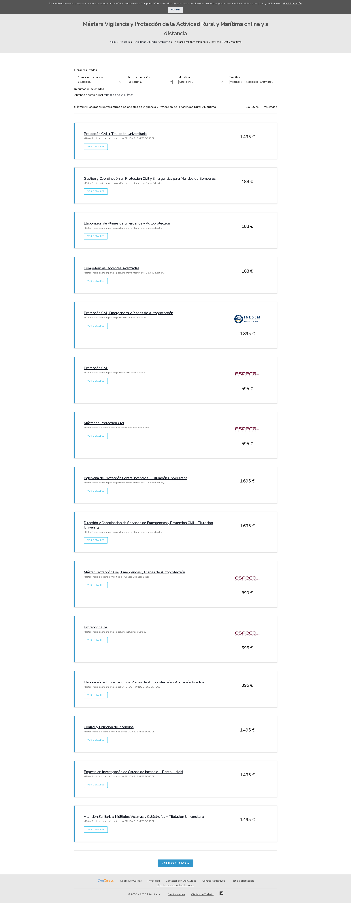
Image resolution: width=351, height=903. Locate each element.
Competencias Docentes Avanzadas (111, 268)
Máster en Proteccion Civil (104, 423)
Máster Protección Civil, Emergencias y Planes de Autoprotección (134, 572)
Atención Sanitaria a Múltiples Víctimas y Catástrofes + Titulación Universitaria (144, 816)
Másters (125, 42)
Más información (292, 3)
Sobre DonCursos (131, 881)
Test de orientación (242, 881)
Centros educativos (213, 881)
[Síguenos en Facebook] (221, 894)
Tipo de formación (139, 77)
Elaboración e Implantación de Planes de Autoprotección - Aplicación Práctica (144, 682)
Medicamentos (176, 894)
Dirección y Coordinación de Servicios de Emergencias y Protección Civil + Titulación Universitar (148, 525)
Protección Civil (96, 367)
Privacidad (154, 881)
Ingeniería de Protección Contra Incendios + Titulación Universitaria (135, 478)
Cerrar (175, 10)
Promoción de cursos (90, 77)
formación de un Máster (118, 95)
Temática (235, 77)
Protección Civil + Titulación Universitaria (115, 133)
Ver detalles (95, 146)
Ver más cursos (175, 863)
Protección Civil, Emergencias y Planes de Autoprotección (128, 312)
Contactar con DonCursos (181, 881)
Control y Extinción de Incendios (109, 727)
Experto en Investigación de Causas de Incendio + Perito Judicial (133, 771)
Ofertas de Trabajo (202, 894)
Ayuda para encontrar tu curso (175, 885)
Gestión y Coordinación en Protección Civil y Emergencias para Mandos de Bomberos (150, 178)
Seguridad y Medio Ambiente (152, 42)
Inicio (113, 42)
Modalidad (184, 77)
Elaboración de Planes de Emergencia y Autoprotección (127, 223)
